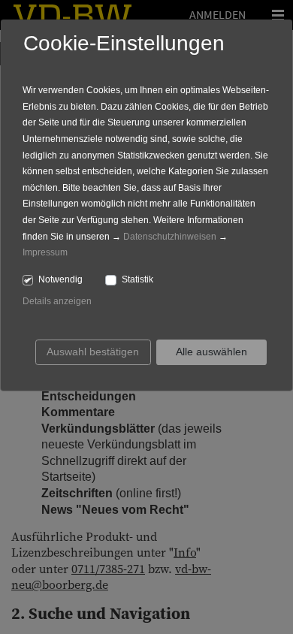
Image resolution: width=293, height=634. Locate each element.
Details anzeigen (57, 301)
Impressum (45, 252)
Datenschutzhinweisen (169, 236)
